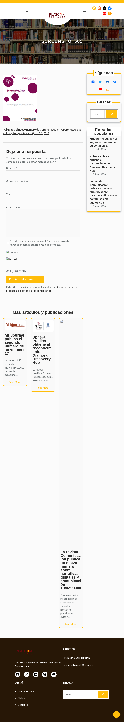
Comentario (14, 207)
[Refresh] (12, 259)
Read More (15, 382)
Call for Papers (26, 691)
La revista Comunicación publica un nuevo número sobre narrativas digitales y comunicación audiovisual (103, 192)
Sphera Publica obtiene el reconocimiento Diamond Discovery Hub (102, 163)
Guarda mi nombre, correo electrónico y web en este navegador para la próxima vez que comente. (39, 243)
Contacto (23, 704)
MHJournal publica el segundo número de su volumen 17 (103, 142)
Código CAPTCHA (16, 271)
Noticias (22, 698)
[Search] (111, 114)
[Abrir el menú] (27, 11)
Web (8, 194)
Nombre (11, 168)
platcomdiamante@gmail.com (79, 665)
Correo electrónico (17, 181)
